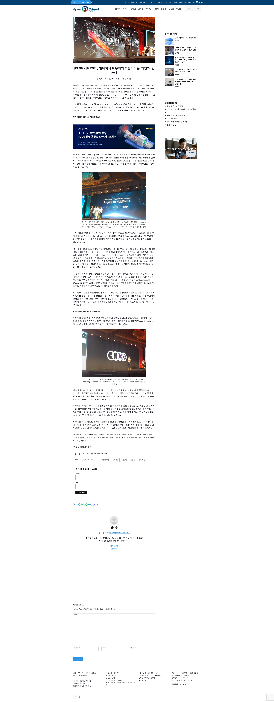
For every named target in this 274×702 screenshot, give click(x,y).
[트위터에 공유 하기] (78, 504)
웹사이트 (133, 647)
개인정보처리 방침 (79, 683)
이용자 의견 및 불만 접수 (179, 684)
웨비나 (183, 2)
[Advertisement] (114, 583)
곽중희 (156, 9)
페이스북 (114, 546)
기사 (114, 64)
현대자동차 (142, 460)
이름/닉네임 (78, 647)
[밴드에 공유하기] (85, 504)
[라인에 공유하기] (82, 504)
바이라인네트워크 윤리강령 (82, 681)
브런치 (114, 549)
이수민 (148, 9)
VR (97, 460)
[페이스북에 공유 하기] (75, 504)
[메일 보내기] (92, 504)
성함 (76, 483)
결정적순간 (171, 125)
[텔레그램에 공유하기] (89, 504)
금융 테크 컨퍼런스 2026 (81, 2)
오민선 (179, 9)
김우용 (140, 9)
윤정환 (163, 9)
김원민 (171, 9)
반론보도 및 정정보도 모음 (82, 686)
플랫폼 (132, 460)
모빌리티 (105, 460)
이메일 (77, 474)
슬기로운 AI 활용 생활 (176, 115)
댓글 (76, 614)
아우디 (124, 460)
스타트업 (115, 460)
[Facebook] (75, 697)
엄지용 (103, 78)
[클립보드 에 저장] (96, 504)
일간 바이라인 (132, 2)
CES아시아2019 (87, 460)
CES (76, 460)
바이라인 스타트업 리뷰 (177, 121)
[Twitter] (79, 697)
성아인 (133, 9)
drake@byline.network (119, 532)
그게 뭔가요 (172, 118)
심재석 (118, 9)
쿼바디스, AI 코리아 (175, 106)
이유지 (125, 9)
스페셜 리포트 (172, 2)
